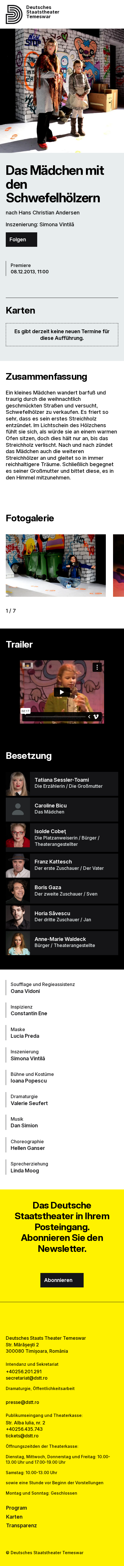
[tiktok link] (76, 1318)
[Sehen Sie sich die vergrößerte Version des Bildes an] (56, 565)
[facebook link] (47, 1318)
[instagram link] (62, 1318)
